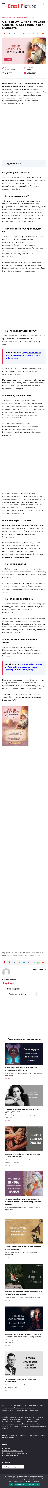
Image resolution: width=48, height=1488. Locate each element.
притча (6, 955)
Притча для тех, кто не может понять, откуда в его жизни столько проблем (23, 1335)
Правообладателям (10, 1455)
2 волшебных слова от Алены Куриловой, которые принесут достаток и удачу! (23, 667)
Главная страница (9, 17)
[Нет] (45, 1481)
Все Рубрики (22, 17)
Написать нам (7, 1448)
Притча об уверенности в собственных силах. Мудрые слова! (23, 1292)
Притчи (31, 17)
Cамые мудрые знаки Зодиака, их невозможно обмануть (21, 1068)
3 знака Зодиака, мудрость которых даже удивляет (22, 1110)
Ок (11, 1485)
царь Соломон (36, 955)
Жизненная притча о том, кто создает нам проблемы (23, 1247)
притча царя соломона (20, 955)
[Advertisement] (24, 133)
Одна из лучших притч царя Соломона (28, 953)
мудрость (7, 953)
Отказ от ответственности (12, 1451)
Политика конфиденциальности (14, 1453)
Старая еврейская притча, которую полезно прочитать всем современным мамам (23, 1201)
